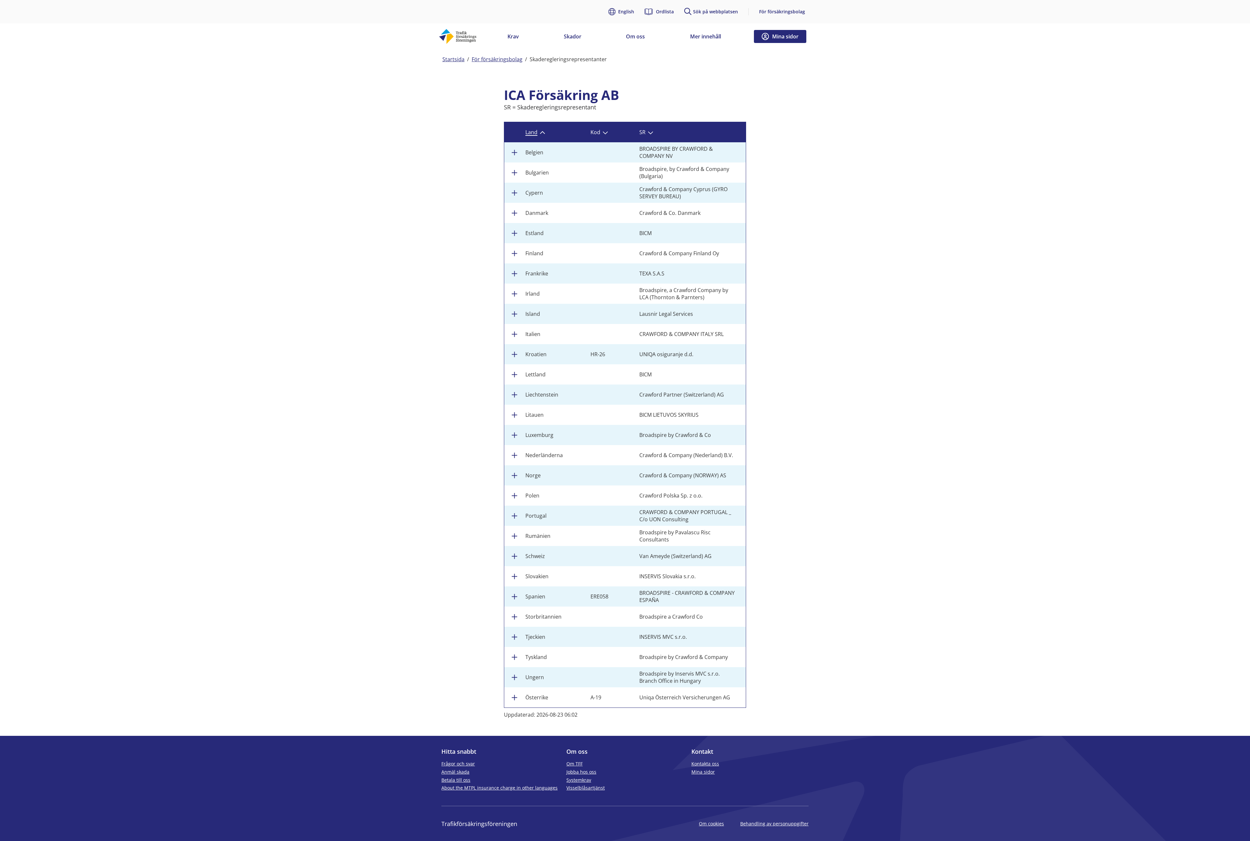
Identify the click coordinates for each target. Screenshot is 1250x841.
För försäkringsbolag (782, 11)
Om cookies (711, 824)
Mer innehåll (705, 36)
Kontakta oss (705, 764)
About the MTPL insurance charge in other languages (499, 788)
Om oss (635, 36)
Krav (513, 36)
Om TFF (574, 764)
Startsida (453, 59)
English (626, 11)
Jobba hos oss (581, 772)
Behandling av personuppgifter (774, 824)
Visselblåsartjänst (585, 788)
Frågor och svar (458, 764)
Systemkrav (578, 780)
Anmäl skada (455, 772)
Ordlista (665, 11)
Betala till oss (455, 780)
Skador (572, 36)
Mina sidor (703, 772)
